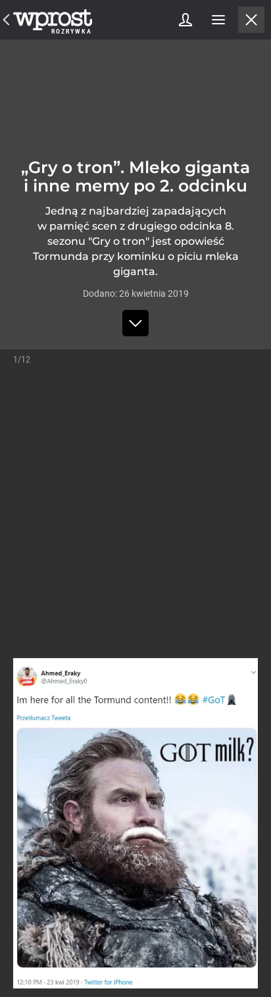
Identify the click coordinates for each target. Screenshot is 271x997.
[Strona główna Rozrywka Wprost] (52, 19)
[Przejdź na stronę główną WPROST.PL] (6, 19)
